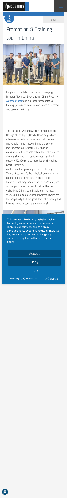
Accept (34, 253)
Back (53, 20)
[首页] (17, 6)
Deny (34, 262)
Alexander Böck (14, 101)
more (34, 270)
